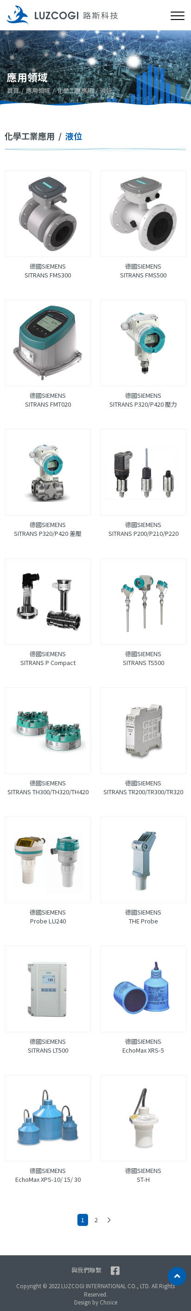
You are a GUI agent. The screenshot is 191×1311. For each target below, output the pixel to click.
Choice (108, 1302)
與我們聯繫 (86, 1269)
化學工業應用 (75, 90)
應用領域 (38, 90)
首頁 (13, 90)
